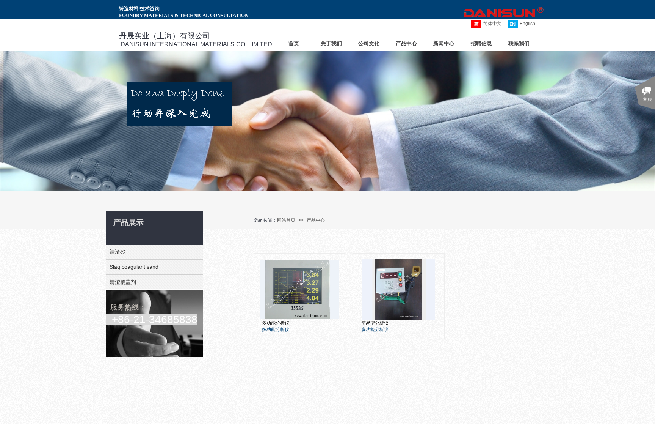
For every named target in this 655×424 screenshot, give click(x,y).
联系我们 (519, 43)
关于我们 (331, 43)
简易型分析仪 (375, 323)
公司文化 (368, 43)
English (527, 23)
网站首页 (286, 220)
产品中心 (316, 220)
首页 (293, 43)
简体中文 (492, 23)
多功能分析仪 (275, 323)
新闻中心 (443, 43)
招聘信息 (481, 43)
